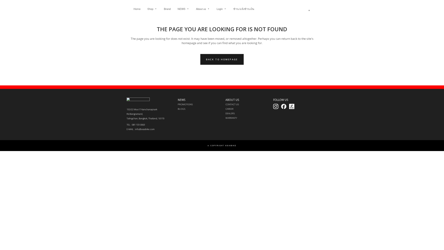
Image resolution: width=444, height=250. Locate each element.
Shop (150, 9)
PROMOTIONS (185, 104)
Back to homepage (222, 59)
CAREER (229, 108)
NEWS (181, 9)
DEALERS (230, 113)
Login (220, 9)
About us (201, 9)
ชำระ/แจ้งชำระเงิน (243, 9)
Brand (167, 9)
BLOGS (181, 108)
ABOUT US (232, 100)
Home (137, 9)
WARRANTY (231, 117)
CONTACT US (232, 104)
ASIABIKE (230, 145)
